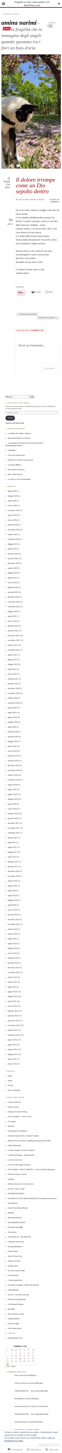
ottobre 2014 (12, 977)
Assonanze (12, 1232)
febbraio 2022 (13, 626)
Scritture (11, 1179)
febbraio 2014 (13, 1011)
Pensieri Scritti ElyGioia (17, 1299)
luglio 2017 (12, 842)
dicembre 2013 (13, 1021)
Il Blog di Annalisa (14, 1145)
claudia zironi (13, 1266)
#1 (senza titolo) (11, 14)
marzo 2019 (12, 751)
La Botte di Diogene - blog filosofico (21, 1155)
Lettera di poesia (14, 1102)
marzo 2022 (12, 621)
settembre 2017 (14, 833)
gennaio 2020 (13, 737)
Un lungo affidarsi (14, 465)
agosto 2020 (12, 708)
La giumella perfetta (40, 1414)
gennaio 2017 (13, 866)
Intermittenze (13, 1203)
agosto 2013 (12, 1040)
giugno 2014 (12, 992)
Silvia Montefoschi (15, 1218)
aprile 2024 (12, 549)
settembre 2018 (14, 780)
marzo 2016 (12, 910)
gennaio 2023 (13, 592)
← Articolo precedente (27, 314)
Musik (10, 1081)
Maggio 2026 (13, 496)
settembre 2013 (14, 1035)
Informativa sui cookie (13, 1441)
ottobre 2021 (12, 645)
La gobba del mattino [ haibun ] (19, 433)
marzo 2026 (12, 505)
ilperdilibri (11, 1309)
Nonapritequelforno (15, 1246)
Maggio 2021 (13, 664)
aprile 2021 (12, 669)
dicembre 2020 (13, 688)
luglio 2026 (12, 491)
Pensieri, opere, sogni (16, 1189)
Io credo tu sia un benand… (39, 1406)
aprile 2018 (12, 804)
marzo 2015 (12, 953)
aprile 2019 (12, 746)
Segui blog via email (19, 403)
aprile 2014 (12, 1001)
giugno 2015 (12, 944)
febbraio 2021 (13, 679)
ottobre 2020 (12, 698)
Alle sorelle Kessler (15, 474)
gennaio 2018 (13, 818)
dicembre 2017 (13, 823)
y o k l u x (11, 1333)
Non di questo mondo (16, 1314)
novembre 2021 (14, 640)
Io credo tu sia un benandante (19, 479)
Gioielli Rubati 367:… (23, 1391)
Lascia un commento (54, 200)
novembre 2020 (14, 693)
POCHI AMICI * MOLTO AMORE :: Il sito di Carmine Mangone (31, 1169)
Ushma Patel (13, 1251)
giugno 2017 (12, 847)
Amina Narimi (30, 199)
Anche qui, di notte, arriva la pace (20, 460)
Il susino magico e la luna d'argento (21, 1150)
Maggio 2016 (13, 900)
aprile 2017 (12, 857)
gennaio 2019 (13, 761)
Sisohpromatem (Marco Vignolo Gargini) (23, 1136)
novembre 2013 (14, 1025)
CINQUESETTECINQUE (17, 1131)
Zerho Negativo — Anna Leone (19, 1116)
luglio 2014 (12, 987)
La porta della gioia (35, 1383)
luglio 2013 (12, 1045)
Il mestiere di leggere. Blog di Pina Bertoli (23, 1285)
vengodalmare (13, 1290)
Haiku (10, 1076)
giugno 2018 (12, 794)
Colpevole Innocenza (16, 1242)
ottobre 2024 (12, 534)
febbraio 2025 (13, 525)
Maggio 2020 (13, 722)
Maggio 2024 (13, 544)
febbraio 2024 (13, 554)
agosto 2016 (12, 886)
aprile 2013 (12, 1059)
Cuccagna (12, 1121)
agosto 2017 (12, 838)
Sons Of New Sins (15, 1256)
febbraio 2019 (13, 756)
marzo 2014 (12, 1006)
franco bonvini (20, 1375)
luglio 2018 (12, 789)
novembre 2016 (14, 876)
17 (20, 1358)
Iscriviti (10, 418)
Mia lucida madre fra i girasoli (19, 438)
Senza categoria (14, 1090)
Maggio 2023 (13, 573)
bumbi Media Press (15, 1338)
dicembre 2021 (13, 635)
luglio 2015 (12, 939)
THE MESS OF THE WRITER (19, 1237)
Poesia (42, 199)
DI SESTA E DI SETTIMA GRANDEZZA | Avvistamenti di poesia (32, 1198)
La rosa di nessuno (15, 1160)
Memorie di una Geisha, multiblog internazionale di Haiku (29, 1141)
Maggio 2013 (13, 1054)
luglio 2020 (12, 713)
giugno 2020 (12, 717)
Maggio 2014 (13, 996)
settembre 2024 (14, 539)
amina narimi (19, 22)
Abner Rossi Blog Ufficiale (18, 1208)
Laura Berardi (13, 1275)
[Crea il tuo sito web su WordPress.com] (31, 3)
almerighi (18, 1399)
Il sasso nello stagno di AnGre (19, 1165)
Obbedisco (12, 450)
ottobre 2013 (12, 1030)
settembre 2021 (14, 650)
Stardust (11, 1126)
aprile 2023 (12, 578)
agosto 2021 (12, 655)
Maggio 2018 (13, 799)
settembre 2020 (14, 703)
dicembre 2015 (13, 919)
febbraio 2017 (13, 862)
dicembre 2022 (13, 597)
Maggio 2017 (13, 852)
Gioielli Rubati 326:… (23, 1414)
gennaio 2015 (13, 963)
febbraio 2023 (13, 587)
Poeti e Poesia (13, 1107)
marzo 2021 (12, 674)
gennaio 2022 (13, 631)
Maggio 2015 (13, 948)
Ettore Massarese (15, 1328)
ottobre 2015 (12, 929)
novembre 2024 (14, 530)
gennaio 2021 (13, 684)
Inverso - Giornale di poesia (18, 1295)
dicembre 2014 (13, 968)
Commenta (49, 368)
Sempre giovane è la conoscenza (21, 1184)
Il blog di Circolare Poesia (17, 1112)
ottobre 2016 (12, 881)
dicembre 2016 (13, 871)
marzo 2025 (12, 520)
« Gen (7, 1366)
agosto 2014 (12, 982)
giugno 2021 (12, 660)
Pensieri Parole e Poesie (17, 1174)
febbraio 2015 (13, 958)
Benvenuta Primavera (16, 470)
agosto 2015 (12, 934)
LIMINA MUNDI (14, 1319)
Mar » (14, 1366)
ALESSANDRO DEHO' (16, 1222)
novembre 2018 (14, 770)
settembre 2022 (14, 607)
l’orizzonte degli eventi (16, 455)
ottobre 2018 (12, 775)
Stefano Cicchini (14, 1261)
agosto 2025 (12, 515)
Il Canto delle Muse (15, 1280)
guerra (10, 224)
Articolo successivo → (47, 318)
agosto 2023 (12, 568)
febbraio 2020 (13, 732)
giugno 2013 (12, 1049)
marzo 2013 (12, 1064)
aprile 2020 (12, 727)
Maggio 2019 (13, 741)
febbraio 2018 (13, 813)
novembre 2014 (14, 972)
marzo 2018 (12, 809)
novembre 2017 (14, 828)
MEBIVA (11, 1213)
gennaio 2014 (13, 1016)
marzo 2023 (12, 582)
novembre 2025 (14, 510)
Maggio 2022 (13, 611)
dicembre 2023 (13, 563)
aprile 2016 (12, 905)
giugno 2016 (12, 895)
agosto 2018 (12, 785)
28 (8, 1364)
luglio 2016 (12, 891)
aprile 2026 (12, 501)
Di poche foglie (13, 1324)
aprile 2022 (12, 616)
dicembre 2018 (13, 765)
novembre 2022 (14, 602)
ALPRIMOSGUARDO (16, 1193)
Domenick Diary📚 (15, 1227)
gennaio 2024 (13, 558)
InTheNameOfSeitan (16, 1304)
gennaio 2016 (13, 915)
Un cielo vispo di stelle (16, 1271)
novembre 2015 (14, 924)
